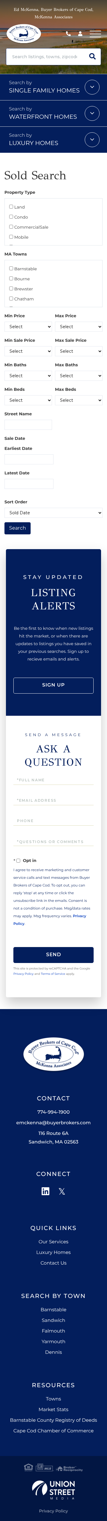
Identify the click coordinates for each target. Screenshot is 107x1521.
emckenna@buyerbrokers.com (53, 1123)
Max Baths (66, 364)
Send (53, 954)
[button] (92, 56)
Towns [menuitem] (53, 1399)
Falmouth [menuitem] (53, 1331)
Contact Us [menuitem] (53, 1263)
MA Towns (15, 254)
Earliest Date (18, 448)
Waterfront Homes (43, 117)
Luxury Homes (33, 143)
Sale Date (14, 438)
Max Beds (65, 389)
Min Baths (15, 364)
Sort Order (15, 502)
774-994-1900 (70, 34)
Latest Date (16, 473)
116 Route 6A (53, 1138)
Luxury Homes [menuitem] (53, 1252)
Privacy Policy (23, 974)
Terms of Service (53, 974)
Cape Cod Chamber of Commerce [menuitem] (53, 1431)
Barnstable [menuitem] (54, 1310)
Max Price (65, 315)
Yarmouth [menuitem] (53, 1342)
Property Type (19, 192)
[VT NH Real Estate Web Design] (53, 1490)
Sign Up (53, 685)
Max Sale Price (70, 340)
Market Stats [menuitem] (53, 1410)
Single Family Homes (44, 90)
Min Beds (14, 389)
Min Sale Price (19, 340)
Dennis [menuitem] (53, 1352)
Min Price (14, 315)
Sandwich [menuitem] (53, 1320)
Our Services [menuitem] (53, 1242)
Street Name (18, 414)
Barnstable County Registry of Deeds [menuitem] (53, 1420)
